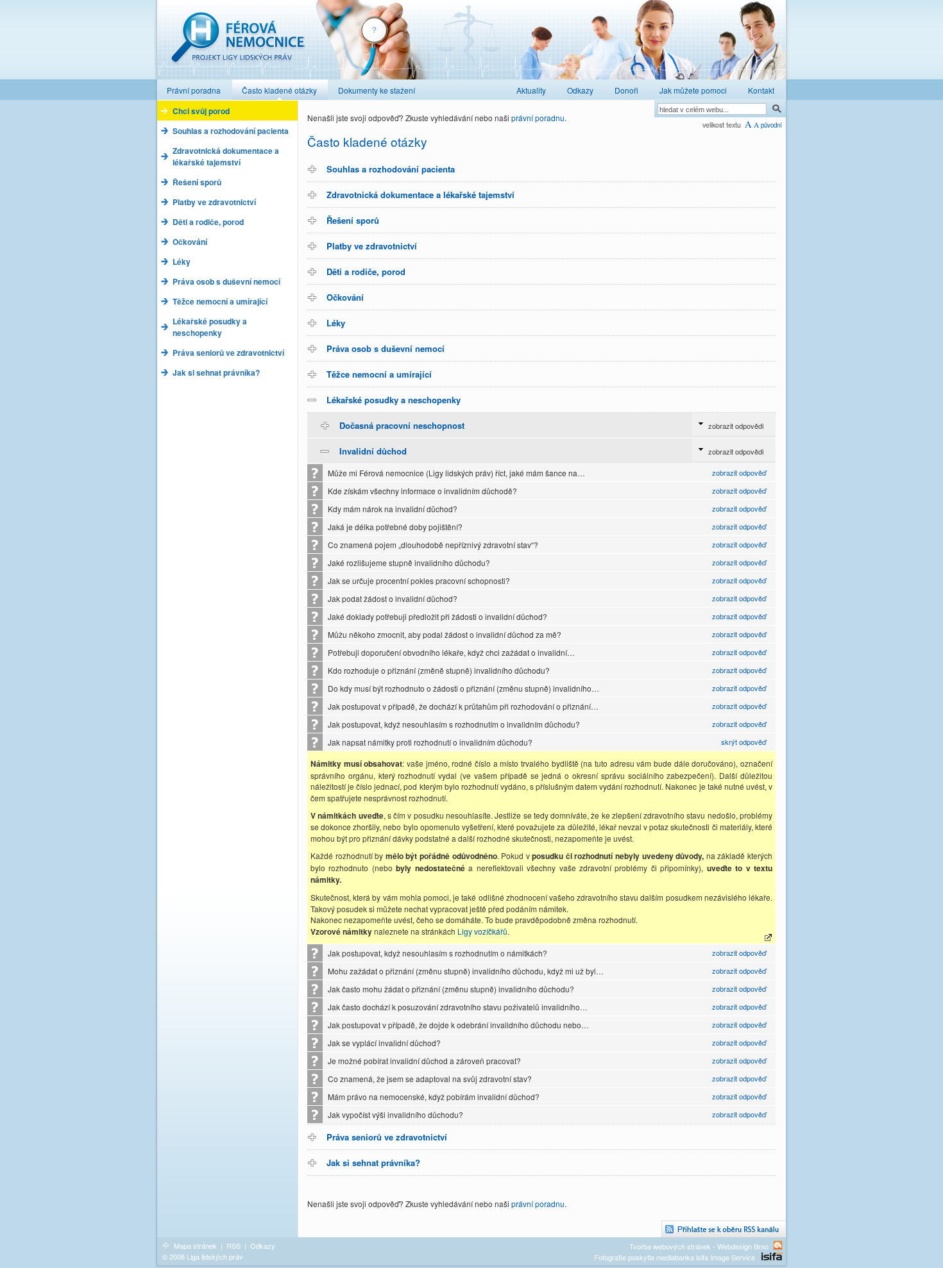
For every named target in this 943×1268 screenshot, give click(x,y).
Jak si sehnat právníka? (373, 1162)
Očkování (345, 297)
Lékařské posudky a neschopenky (394, 400)
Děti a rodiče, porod (366, 271)
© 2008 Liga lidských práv (202, 1256)
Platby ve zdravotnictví (372, 246)
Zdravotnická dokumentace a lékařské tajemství (420, 194)
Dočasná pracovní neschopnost (401, 425)
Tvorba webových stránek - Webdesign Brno (699, 1246)
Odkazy (262, 1245)
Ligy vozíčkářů (482, 931)
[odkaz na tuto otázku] (769, 937)
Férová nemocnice (237, 44)
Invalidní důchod (373, 451)
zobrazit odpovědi (735, 426)
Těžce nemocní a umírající (379, 374)
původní (771, 125)
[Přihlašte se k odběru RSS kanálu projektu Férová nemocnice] (723, 1229)
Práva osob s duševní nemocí (386, 348)
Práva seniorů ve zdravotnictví (387, 1137)
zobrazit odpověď (739, 472)
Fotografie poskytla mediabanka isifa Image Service (674, 1257)
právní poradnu (538, 117)
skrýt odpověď (743, 742)
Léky (336, 323)
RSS (233, 1245)
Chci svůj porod (201, 111)
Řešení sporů (353, 220)
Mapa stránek (195, 1245)
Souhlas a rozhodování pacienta (391, 169)
